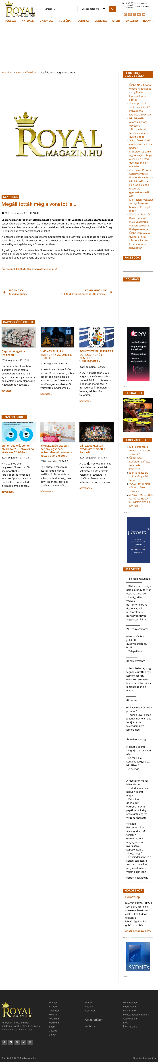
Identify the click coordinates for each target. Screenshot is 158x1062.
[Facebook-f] (4, 1042)
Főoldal (10, 20)
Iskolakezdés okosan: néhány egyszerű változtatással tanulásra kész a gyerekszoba (56, 450)
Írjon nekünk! (130, 1026)
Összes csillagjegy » (138, 931)
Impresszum (130, 1006)
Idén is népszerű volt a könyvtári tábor (138, 476)
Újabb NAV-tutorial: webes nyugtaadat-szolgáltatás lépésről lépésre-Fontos (140, 92)
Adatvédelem (130, 1018)
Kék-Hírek (30, 72)
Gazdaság (47, 20)
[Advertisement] (79, 47)
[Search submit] (112, 9)
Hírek (19, 72)
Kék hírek (90, 1010)
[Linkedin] (130, 14)
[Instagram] (134, 14)
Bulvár (148, 20)
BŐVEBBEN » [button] (7, 391)
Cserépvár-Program (140, 170)
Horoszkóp (132, 897)
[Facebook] (125, 14)
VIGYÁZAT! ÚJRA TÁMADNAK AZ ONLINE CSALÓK (56, 355)
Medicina (100, 20)
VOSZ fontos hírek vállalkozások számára (140, 487)
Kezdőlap (7, 72)
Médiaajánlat (130, 1002)
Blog (125, 1022)
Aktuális (28, 20)
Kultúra (65, 20)
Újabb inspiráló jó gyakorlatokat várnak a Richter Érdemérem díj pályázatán (139, 240)
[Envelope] (143, 14)
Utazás (89, 1006)
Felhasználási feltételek (136, 1014)
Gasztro (132, 20)
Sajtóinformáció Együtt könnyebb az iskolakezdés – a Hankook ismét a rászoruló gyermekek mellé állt (141, 184)
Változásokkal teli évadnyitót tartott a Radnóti (92, 449)
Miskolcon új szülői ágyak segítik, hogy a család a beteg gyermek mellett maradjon (140, 159)
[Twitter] (139, 14)
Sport (116, 20)
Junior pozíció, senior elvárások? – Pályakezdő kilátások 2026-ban (18, 449)
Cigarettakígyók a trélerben (13, 353)
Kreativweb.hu (149, 1058)
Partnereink (129, 1010)
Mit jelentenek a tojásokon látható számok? (139, 450)
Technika (82, 20)
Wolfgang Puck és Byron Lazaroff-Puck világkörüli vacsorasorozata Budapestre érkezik (140, 222)
